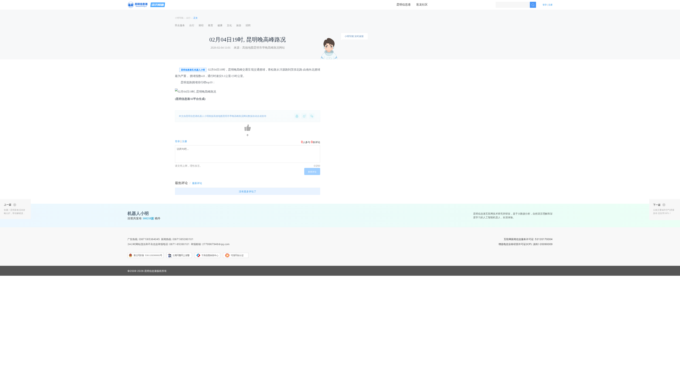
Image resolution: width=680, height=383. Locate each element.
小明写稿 (179, 18)
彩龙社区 (422, 4)
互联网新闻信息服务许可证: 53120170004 (528, 239)
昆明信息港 (403, 4)
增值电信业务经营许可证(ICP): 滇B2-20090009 (525, 244)
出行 (188, 18)
